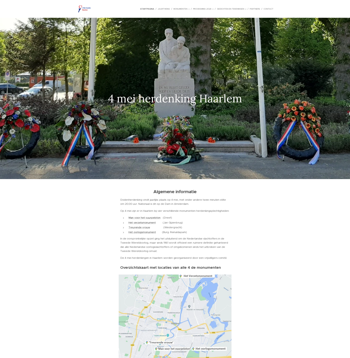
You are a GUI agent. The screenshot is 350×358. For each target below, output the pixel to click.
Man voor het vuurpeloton (145, 217)
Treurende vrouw (139, 227)
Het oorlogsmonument (142, 232)
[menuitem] (148, 8)
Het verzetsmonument (142, 222)
